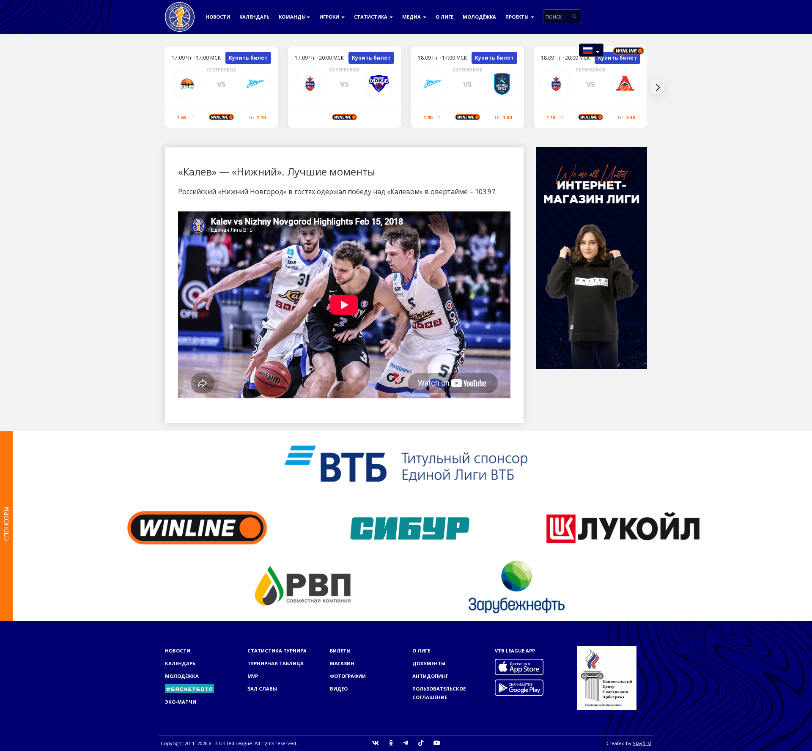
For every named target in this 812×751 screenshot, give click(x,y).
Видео (339, 688)
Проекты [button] (517, 17)
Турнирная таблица (275, 663)
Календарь (254, 17)
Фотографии (348, 676)
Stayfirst (642, 743)
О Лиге (444, 17)
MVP (252, 676)
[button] (591, 50)
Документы (428, 663)
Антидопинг (430, 676)
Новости (218, 17)
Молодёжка (479, 17)
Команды (292, 17)
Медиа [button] (412, 17)
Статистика (371, 17)
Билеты (340, 650)
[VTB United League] (180, 10)
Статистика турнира (277, 650)
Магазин (342, 663)
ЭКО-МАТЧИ (180, 702)
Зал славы (262, 688)
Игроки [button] (329, 17)
